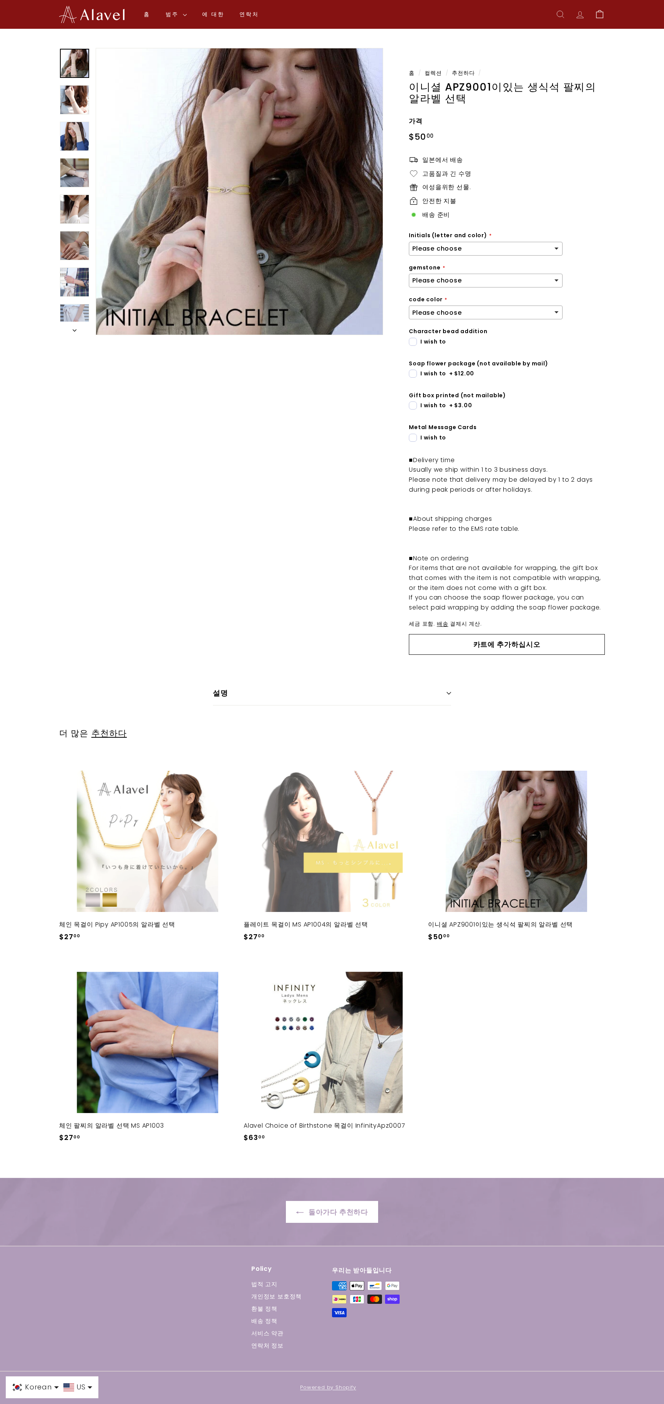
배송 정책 (264, 1321)
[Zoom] (239, 191)
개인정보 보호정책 (276, 1296)
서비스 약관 (267, 1333)
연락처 (249, 14)
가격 (416, 121)
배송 (442, 624)
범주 (173, 14)
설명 (220, 693)
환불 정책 (264, 1309)
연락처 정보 (267, 1345)
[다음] (74, 328)
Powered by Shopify (328, 1387)
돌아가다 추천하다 (337, 1212)
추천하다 (463, 73)
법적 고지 (264, 1284)
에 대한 (213, 14)
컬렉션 (433, 73)
